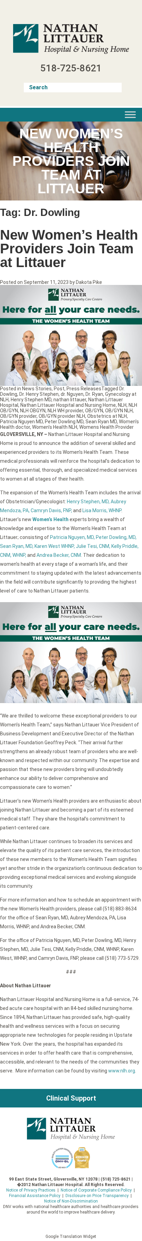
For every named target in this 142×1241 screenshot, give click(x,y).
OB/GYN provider (18, 416)
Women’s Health (50, 519)
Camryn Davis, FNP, (51, 510)
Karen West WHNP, (54, 546)
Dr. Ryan (94, 394)
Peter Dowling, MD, (116, 537)
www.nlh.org (121, 1070)
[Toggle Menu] (130, 114)
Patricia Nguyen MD (21, 421)
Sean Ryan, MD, (16, 546)
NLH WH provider (65, 410)
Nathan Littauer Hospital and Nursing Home (68, 405)
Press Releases (84, 388)
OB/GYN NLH (119, 410)
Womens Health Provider (106, 427)
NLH (122, 405)
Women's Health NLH (54, 427)
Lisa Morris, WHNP (101, 510)
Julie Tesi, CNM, (93, 546)
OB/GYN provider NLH (62, 416)
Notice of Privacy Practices (30, 1190)
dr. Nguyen (72, 394)
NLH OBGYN (32, 410)
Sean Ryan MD (101, 421)
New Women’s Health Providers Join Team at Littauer (69, 248)
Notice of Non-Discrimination (71, 1201)
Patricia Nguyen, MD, (72, 537)
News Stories (37, 388)
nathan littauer (69, 399)
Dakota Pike (89, 282)
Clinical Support (71, 1098)
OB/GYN (94, 410)
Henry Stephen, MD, (88, 501)
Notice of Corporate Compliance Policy (96, 1190)
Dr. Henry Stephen (39, 394)
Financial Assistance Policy (34, 1195)
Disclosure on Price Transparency (97, 1195)
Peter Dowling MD (64, 421)
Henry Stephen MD (31, 399)
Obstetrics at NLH (107, 416)
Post (59, 388)
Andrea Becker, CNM (59, 555)
